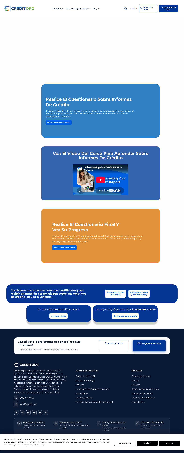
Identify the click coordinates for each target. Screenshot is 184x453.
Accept (169, 443)
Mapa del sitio (138, 402)
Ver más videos (58, 316)
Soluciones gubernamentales (145, 389)
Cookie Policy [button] (87, 442)
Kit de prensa (82, 393)
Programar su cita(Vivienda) (115, 293)
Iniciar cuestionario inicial (58, 122)
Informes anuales (84, 398)
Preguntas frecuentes (142, 393)
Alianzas (135, 380)
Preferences (125, 443)
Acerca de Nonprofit (85, 376)
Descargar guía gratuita (125, 316)
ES (135, 8)
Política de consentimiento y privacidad (94, 402)
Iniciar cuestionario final (64, 247)
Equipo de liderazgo (85, 380)
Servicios (80, 385)
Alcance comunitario (141, 376)
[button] (57, 8)
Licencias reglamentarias (143, 398)
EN (131, 8)
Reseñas (136, 385)
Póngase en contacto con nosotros (92, 389)
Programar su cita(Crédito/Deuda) (139, 293)
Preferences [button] (39, 445)
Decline (147, 443)
